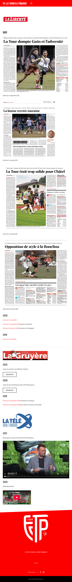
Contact (36, 563)
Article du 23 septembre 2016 (11, 405)
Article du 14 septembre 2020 (11, 324)
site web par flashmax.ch (36, 579)
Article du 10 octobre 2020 (10, 328)
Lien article (10, 374)
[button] (31, 3)
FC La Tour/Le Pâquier (15, 3)
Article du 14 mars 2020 (10, 320)
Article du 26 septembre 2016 (11, 400)
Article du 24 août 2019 (9, 339)
